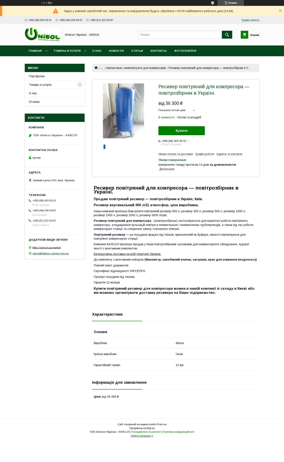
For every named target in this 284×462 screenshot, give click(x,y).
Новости (116, 50)
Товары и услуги (67, 50)
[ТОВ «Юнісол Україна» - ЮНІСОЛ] (42, 40)
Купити (182, 130)
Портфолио (37, 76)
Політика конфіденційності (178, 431)
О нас (96, 50)
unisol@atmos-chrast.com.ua (51, 253)
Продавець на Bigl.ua (142, 428)
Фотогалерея (185, 50)
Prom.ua (162, 424)
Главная (35, 50)
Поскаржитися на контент (146, 431)
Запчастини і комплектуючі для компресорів (136, 68)
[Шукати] (227, 35)
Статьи (137, 50)
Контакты (159, 50)
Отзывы (34, 101)
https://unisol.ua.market (46, 247)
